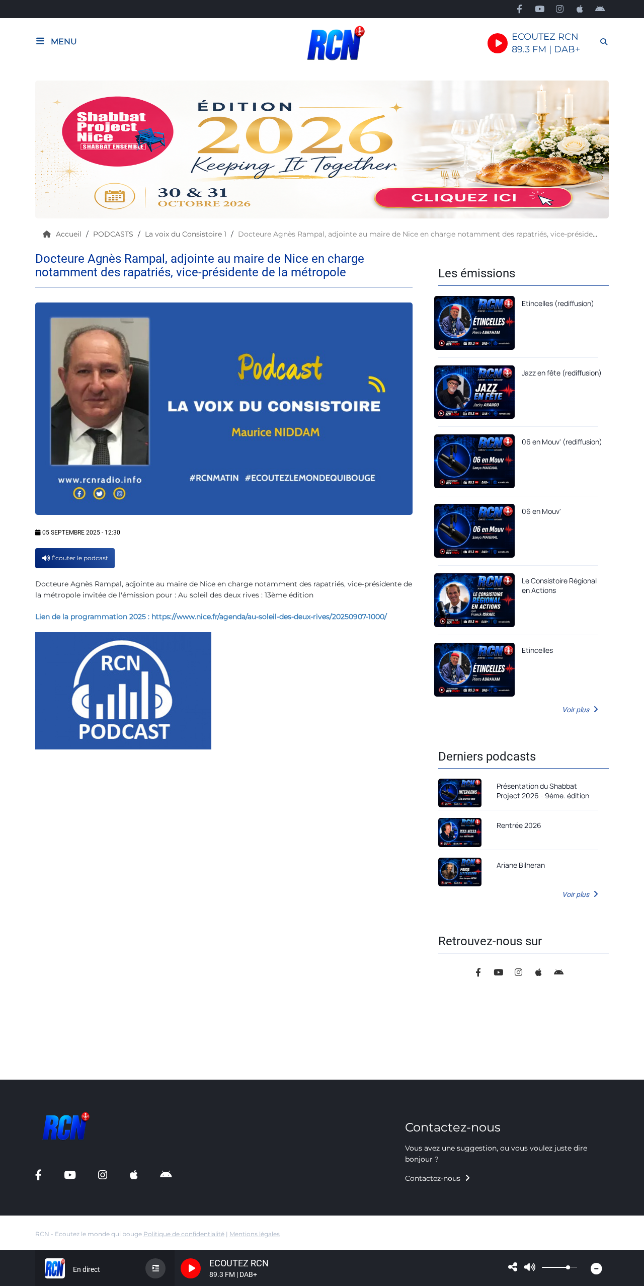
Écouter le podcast (79, 558)
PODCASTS (114, 234)
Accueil (70, 234)
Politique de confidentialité (183, 1234)
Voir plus (576, 710)
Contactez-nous (433, 1178)
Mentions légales (254, 1234)
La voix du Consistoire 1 (186, 234)
